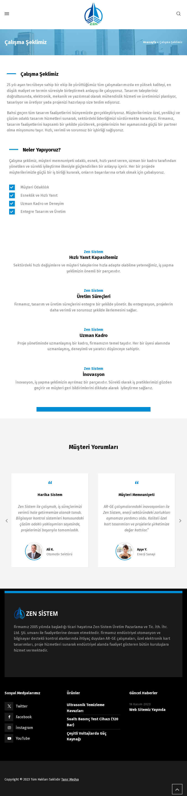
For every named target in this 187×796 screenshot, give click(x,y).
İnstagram (24, 728)
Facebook (24, 717)
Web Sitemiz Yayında (147, 709)
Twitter (22, 706)
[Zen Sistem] (93, 13)
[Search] (178, 14)
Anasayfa (149, 42)
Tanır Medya (70, 779)
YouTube (23, 738)
